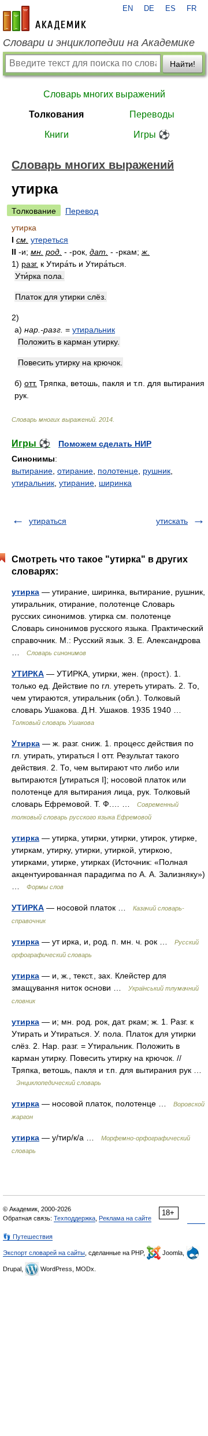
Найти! (182, 64)
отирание (75, 470)
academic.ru (44, 18)
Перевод (81, 211)
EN (127, 9)
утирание (76, 483)
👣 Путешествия (28, 1236)
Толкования (56, 114)
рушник (156, 470)
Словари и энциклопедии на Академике (99, 42)
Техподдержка (74, 1218)
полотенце (118, 470)
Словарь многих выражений (104, 94)
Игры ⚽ (151, 134)
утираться (47, 521)
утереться (49, 239)
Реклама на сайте (125, 1218)
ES (170, 9)
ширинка (115, 483)
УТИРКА (28, 673)
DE (149, 9)
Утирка (26, 743)
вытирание (32, 470)
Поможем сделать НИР (104, 443)
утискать (172, 521)
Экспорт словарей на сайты (44, 1252)
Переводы (151, 114)
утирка (25, 591)
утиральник (93, 329)
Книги (56, 134)
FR (191, 9)
